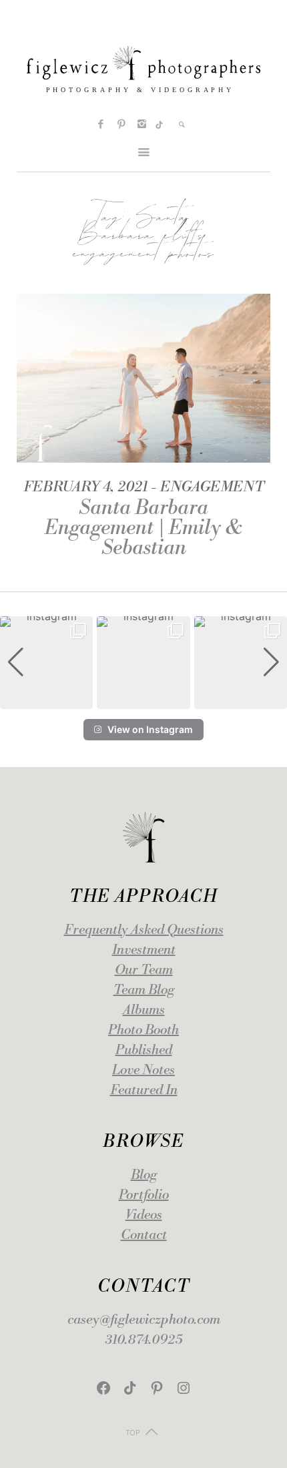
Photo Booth (143, 1030)
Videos (143, 1215)
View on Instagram (150, 729)
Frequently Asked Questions (144, 930)
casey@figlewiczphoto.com (143, 1320)
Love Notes (143, 1070)
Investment (144, 950)
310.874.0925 (144, 1340)
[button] (143, 699)
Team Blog (143, 990)
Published (143, 1050)
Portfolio (144, 1195)
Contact (144, 1235)
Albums (144, 1010)
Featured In (144, 1090)
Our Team (144, 970)
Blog (144, 1175)
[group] (46, 662)
